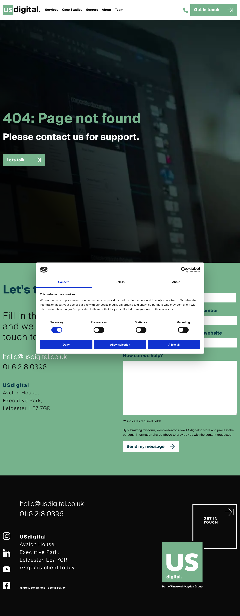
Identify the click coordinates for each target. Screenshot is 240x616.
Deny (66, 344)
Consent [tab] (63, 282)
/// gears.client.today (47, 567)
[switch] (99, 330)
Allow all (174, 344)
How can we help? (143, 355)
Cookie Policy (57, 588)
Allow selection (120, 344)
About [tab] (176, 282)
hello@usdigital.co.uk (35, 357)
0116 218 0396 (25, 367)
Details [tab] (120, 282)
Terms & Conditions (32, 588)
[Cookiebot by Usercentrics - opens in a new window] (183, 269)
